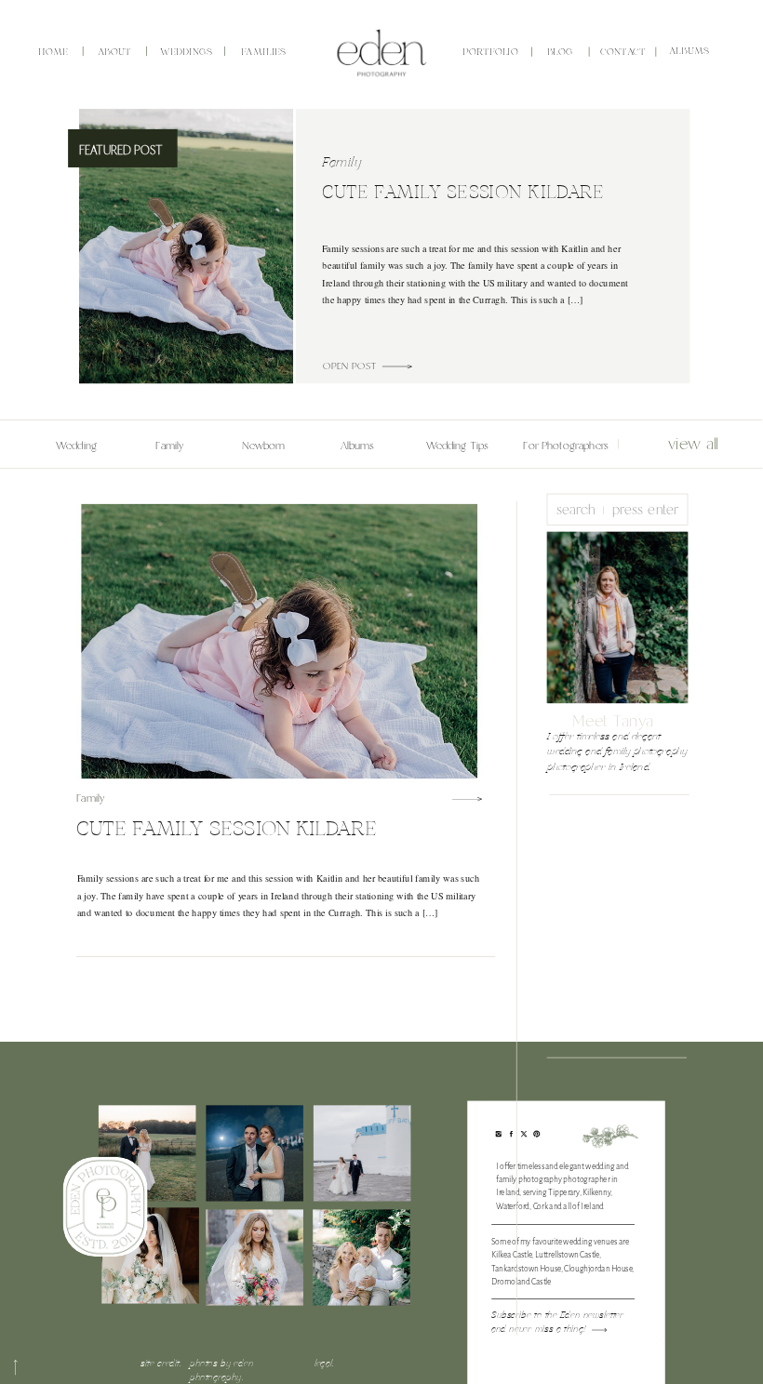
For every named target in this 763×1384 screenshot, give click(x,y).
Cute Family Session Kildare (462, 193)
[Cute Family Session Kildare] (397, 366)
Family (341, 163)
